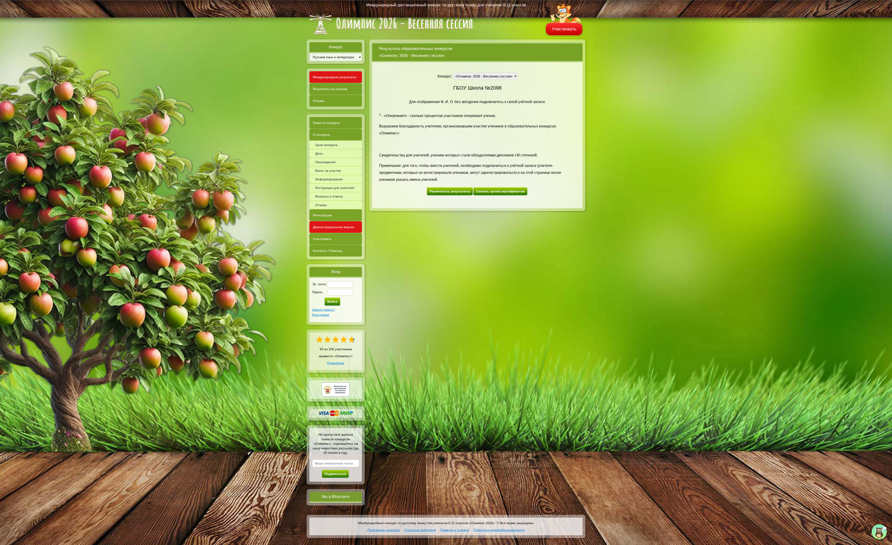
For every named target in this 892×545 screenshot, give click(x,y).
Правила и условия (454, 530)
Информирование (329, 179)
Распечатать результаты (450, 191)
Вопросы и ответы (329, 196)
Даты (319, 153)
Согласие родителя (420, 530)
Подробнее (335, 363)
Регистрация (322, 215)
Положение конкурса (383, 530)
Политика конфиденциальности (499, 530)
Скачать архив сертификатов (500, 191)
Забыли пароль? (323, 309)
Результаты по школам (330, 89)
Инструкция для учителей (334, 188)
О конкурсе (321, 134)
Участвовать (564, 29)
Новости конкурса (326, 123)
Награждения (325, 162)
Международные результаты (334, 77)
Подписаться (335, 474)
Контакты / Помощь (327, 251)
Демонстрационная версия (333, 227)
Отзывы (319, 101)
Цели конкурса (326, 145)
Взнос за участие (328, 170)
